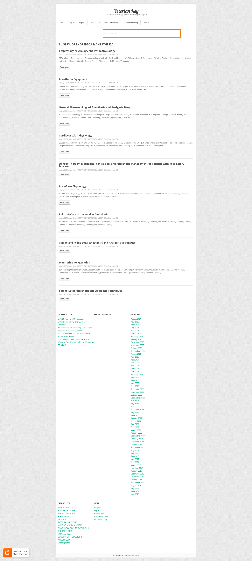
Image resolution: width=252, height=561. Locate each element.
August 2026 (136, 319)
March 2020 (136, 430)
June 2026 (135, 325)
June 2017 (135, 456)
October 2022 (136, 395)
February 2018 (137, 439)
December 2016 (137, 474)
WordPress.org (100, 519)
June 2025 (135, 360)
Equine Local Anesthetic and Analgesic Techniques (90, 290)
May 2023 (135, 383)
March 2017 (136, 465)
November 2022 (137, 392)
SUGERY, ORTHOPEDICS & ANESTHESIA (92, 54)
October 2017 (136, 445)
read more (64, 67)
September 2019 (138, 436)
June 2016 (135, 491)
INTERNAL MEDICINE (67, 522)
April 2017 (135, 462)
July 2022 (135, 404)
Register (81, 23)
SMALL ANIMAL (65, 534)
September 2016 (138, 483)
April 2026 (135, 331)
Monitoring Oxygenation (74, 262)
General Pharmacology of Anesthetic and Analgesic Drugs (95, 107)
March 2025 (136, 369)
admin (72, 54)
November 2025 (137, 345)
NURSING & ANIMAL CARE (70, 525)
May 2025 (135, 363)
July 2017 (135, 453)
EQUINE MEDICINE (66, 511)
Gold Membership (131, 23)
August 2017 (136, 450)
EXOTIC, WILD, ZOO (67, 513)
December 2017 (137, 442)
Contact (146, 23)
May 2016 (135, 494)
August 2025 (136, 354)
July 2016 (135, 488)
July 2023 (135, 377)
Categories (95, 23)
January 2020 (136, 433)
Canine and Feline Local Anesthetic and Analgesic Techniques (97, 242)
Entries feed (99, 513)
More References (112, 23)
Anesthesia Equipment (73, 79)
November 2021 (137, 409)
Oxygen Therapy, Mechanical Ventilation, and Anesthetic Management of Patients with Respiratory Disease (121, 165)
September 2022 (138, 398)
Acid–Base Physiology (72, 186)
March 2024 (136, 371)
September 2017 (138, 447)
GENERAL (62, 519)
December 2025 (137, 342)
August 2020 (136, 421)
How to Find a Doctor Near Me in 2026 (74, 339)
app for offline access (126, 555)
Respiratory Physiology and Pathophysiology (87, 50)
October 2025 (136, 348)
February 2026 (137, 336)
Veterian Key (126, 11)
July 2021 (135, 412)
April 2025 (135, 366)
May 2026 (135, 328)
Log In (71, 23)
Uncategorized (64, 543)
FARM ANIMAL (64, 516)
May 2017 (135, 459)
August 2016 (136, 485)
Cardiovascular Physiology (75, 135)
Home (62, 23)
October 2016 (136, 480)
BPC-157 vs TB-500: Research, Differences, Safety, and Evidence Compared (72, 322)
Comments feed (101, 516)
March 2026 (136, 333)
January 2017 (136, 471)
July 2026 (135, 322)
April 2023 (135, 386)
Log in (96, 511)
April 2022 (135, 407)
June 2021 (135, 415)
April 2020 (135, 427)
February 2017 (137, 468)
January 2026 (136, 339)
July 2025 (135, 357)
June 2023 (135, 380)
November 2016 (137, 477)
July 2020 (135, 424)
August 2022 (136, 401)
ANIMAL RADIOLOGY (67, 508)
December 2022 (137, 389)
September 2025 (138, 351)
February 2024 (137, 374)
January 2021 (136, 418)
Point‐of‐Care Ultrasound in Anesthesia (83, 214)
